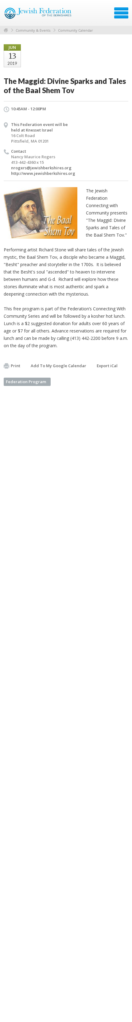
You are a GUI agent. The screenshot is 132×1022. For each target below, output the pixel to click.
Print (15, 365)
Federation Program (26, 381)
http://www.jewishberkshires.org (43, 173)
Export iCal (107, 365)
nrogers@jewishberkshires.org (41, 168)
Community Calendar (75, 30)
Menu (121, 12)
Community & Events (33, 30)
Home (6, 30)
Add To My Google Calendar (58, 365)
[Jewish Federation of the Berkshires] (38, 15)
